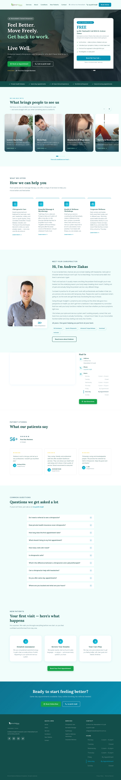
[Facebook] (9, 738)
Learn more (16, 234)
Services (28, 4)
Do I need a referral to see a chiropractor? (44, 517)
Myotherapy (68, 731)
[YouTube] (18, 738)
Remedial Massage (70, 727)
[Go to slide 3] (60, 156)
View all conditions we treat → (60, 159)
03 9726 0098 (88, 369)
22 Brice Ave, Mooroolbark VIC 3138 (96, 724)
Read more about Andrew (64, 339)
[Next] (109, 109)
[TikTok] (23, 738)
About (36, 4)
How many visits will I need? (39, 548)
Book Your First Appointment (60, 668)
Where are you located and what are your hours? (47, 585)
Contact (64, 4)
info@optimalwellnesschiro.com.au (96, 731)
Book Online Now (52, 704)
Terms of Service (109, 776)
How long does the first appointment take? (45, 533)
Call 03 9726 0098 (43, 64)
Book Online (105, 4)
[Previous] (104, 109)
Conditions (44, 4)
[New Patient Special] (93, 70)
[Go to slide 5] (63, 156)
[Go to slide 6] (64, 156)
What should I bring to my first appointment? (45, 540)
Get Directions (89, 401)
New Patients (54, 4)
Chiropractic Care (70, 724)
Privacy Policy (100, 776)
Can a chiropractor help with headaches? (44, 570)
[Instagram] (14, 738)
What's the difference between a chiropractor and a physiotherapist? (54, 563)
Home (46, 724)
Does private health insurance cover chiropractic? (47, 525)
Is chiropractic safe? (36, 555)
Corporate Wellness (70, 739)
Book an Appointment (20, 64)
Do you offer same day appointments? (43, 578)
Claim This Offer (93, 60)
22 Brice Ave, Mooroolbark (78, 4)
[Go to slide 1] (57, 156)
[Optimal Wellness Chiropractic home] (17, 5)
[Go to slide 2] (59, 156)
